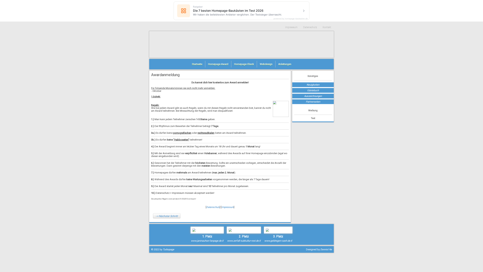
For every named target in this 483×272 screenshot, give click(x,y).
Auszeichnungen (313, 96)
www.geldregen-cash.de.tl (278, 240)
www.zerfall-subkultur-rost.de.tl (244, 240)
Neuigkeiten (313, 84)
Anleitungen (284, 64)
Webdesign (266, 64)
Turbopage (168, 249)
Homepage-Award (218, 64)
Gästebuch (313, 90)
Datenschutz (310, 27)
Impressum (291, 27)
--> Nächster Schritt (166, 216)
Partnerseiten (313, 101)
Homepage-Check (244, 64)
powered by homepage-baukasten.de (291, 18)
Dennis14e (326, 249)
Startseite (197, 64)
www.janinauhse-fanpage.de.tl (207, 240)
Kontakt (327, 27)
